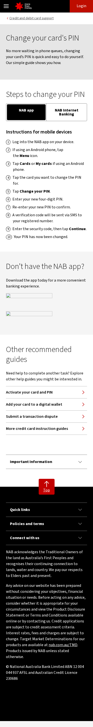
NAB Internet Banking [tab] (66, 112)
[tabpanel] (46, 184)
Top (46, 490)
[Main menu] (6, 6)
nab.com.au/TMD (63, 645)
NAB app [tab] (26, 110)
